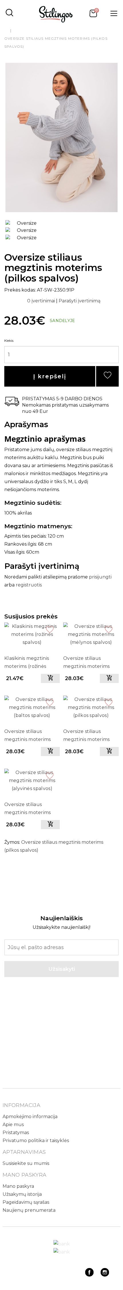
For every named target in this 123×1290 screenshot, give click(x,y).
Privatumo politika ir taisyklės (36, 1140)
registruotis (29, 585)
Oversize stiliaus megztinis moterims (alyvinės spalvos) (27, 809)
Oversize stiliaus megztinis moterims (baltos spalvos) (27, 736)
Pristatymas (16, 1132)
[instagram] (104, 1275)
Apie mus (13, 1124)
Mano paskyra (18, 1186)
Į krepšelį (49, 376)
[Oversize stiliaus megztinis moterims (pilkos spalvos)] (61, 137)
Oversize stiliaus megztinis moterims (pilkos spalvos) (86, 736)
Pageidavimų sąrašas (26, 1202)
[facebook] (89, 1275)
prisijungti (100, 577)
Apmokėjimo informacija (30, 1116)
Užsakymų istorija (22, 1194)
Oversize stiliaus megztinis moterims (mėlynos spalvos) (86, 663)
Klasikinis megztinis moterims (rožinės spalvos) (26, 663)
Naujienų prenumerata (29, 1210)
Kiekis (8, 340)
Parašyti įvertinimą (79, 301)
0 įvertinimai (41, 301)
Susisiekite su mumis (26, 1163)
